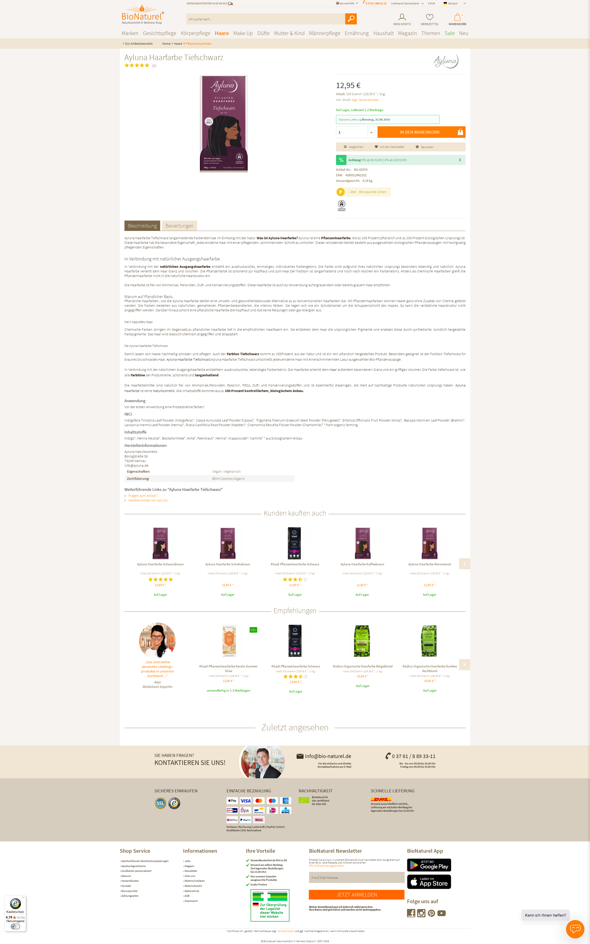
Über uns (189, 876)
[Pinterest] (431, 915)
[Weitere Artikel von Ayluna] (446, 61)
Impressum (191, 901)
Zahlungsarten (130, 895)
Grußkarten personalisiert (136, 871)
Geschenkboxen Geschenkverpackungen (145, 861)
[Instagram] (421, 915)
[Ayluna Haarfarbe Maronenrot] (429, 543)
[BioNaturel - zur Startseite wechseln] (143, 14)
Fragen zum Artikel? (142, 495)
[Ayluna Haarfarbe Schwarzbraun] (160, 543)
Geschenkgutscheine (133, 866)
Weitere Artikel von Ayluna (147, 500)
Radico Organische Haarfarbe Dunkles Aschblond (430, 668)
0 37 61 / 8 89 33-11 (414, 756)
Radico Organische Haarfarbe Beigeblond (362, 666)
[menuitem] (402, 19)
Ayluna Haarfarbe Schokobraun (227, 564)
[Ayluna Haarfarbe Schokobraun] (228, 543)
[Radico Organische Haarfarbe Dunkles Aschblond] (430, 641)
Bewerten (427, 147)
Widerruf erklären (194, 880)
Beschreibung (142, 225)
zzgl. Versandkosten (365, 99)
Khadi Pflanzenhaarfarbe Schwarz (295, 564)
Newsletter (190, 871)
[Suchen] (351, 18)
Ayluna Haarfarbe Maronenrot (429, 564)
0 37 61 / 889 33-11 (376, 3)
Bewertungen (179, 225)
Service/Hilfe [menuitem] (347, 3)
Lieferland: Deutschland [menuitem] (405, 3)
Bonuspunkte (129, 891)
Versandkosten (130, 880)
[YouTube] (441, 915)
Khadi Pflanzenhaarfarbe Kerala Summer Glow (228, 668)
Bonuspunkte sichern (372, 192)
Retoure (126, 876)
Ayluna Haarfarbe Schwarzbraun (160, 564)
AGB (186, 895)
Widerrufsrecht (193, 886)
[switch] (15, 926)
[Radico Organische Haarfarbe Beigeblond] (363, 641)
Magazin (189, 866)
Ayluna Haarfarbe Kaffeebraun (362, 564)
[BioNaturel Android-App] (438, 865)
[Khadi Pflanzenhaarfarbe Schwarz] (295, 543)
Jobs (187, 861)
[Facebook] (411, 915)
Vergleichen (355, 147)
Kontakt (126, 886)
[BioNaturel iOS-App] (438, 881)
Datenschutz (191, 891)
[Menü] (23, 898)
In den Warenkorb (420, 132)
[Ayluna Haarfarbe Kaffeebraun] (362, 543)
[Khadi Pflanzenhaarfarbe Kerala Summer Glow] (229, 641)
